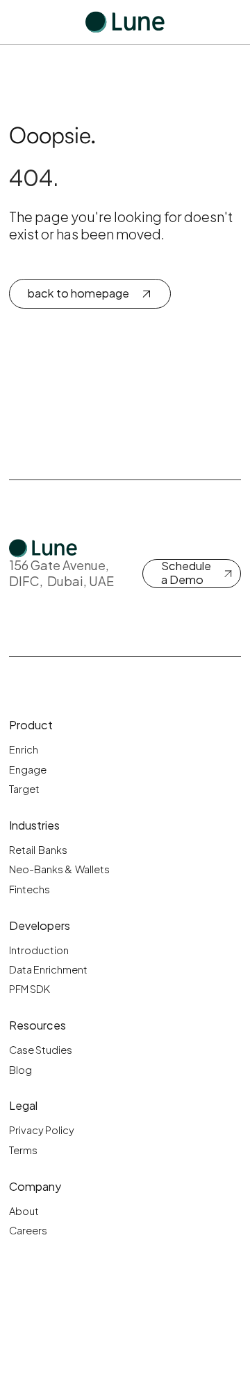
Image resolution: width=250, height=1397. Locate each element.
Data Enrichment (48, 969)
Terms (23, 1150)
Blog (20, 1069)
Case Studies (40, 1049)
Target (24, 789)
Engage (28, 769)
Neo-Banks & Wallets (59, 869)
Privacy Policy (41, 1130)
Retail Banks (38, 849)
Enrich (23, 749)
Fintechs (29, 889)
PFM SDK (29, 989)
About (24, 1211)
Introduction (39, 950)
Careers (28, 1230)
